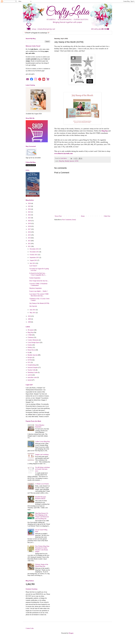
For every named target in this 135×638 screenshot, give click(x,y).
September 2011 (34, 257)
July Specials (33, 306)
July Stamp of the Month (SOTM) (39, 303)
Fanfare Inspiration (34, 278)
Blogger (71, 633)
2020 (29, 220)
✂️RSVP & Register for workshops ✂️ (37, 33)
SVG (29, 362)
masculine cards (32, 377)
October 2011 (34, 254)
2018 (29, 226)
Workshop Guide (32, 372)
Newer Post (58, 216)
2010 (29, 316)
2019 (29, 223)
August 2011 (33, 260)
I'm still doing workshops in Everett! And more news (42, 469)
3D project (31, 330)
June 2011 (33, 309)
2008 (29, 322)
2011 (29, 246)
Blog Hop (61, 161)
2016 (29, 232)
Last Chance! (33, 266)
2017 (29, 229)
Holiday (30, 347)
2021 (29, 218)
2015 (29, 235)
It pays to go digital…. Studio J (38, 291)
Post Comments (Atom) (69, 219)
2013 (29, 240)
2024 (29, 209)
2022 (29, 215)
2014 (29, 238)
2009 (29, 319)
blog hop (105, 131)
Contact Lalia (30, 628)
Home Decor (31, 350)
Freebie (30, 345)
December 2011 (34, 249)
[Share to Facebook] (80, 158)
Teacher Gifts (31, 370)
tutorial (30, 380)
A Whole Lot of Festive (42, 484)
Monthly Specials (69, 161)
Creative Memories (33, 340)
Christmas (30, 337)
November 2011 (34, 252)
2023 (29, 212)
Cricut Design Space (33, 342)
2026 (29, 203)
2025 (29, 206)
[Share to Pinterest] (81, 158)
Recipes (30, 357)
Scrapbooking (32, 365)
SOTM (76, 161)
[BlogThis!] (76, 158)
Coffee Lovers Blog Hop (42, 441)
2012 (29, 243)
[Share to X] (78, 158)
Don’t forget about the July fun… (39, 281)
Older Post (107, 216)
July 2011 (33, 263)
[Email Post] (71, 158)
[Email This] (74, 158)
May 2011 (33, 312)
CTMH (30, 335)
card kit (30, 375)
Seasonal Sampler (33, 367)
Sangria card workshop (42, 454)
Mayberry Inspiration (35, 288)
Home (83, 216)
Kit (28, 352)
